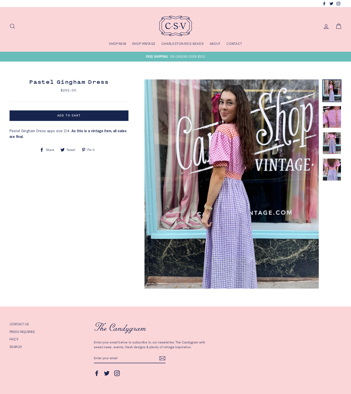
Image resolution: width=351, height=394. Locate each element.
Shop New (117, 44)
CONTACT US (19, 324)
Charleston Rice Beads (182, 44)
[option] (175, 56)
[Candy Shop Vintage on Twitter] (107, 373)
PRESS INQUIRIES (22, 332)
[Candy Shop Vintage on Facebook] (97, 373)
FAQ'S (14, 339)
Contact (234, 44)
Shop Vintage (144, 44)
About (215, 44)
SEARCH (16, 347)
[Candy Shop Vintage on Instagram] (117, 373)
